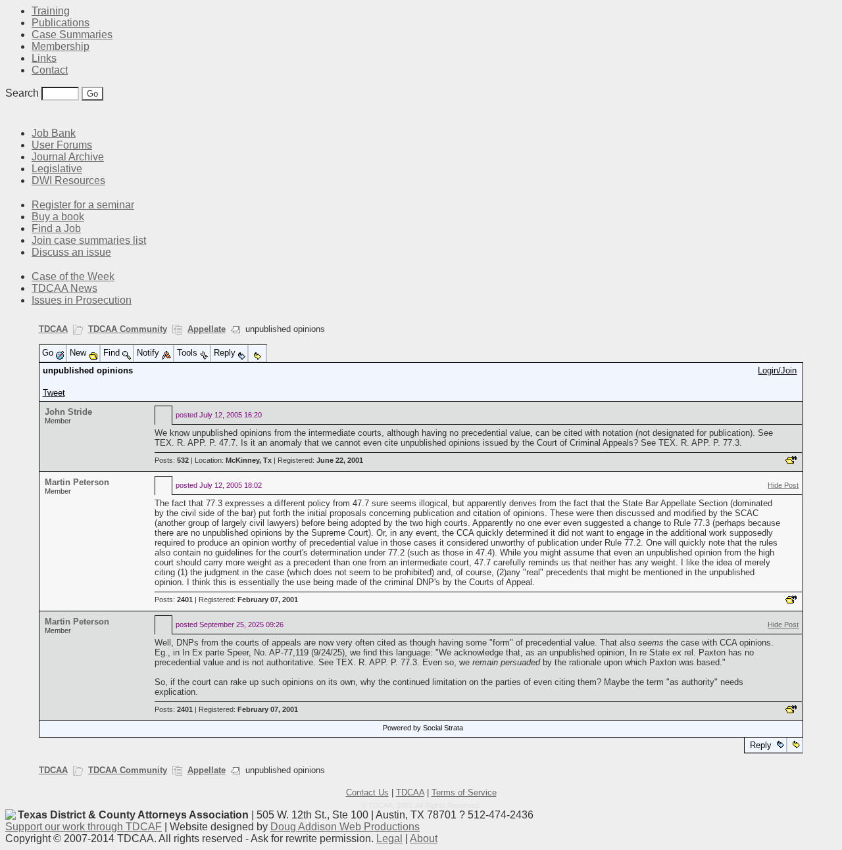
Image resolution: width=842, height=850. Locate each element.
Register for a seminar (83, 204)
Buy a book (58, 216)
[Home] (13, 113)
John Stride (68, 412)
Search (22, 93)
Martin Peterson (77, 482)
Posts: (172, 460)
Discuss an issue (71, 252)
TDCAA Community (127, 329)
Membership (60, 46)
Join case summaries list (89, 240)
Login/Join (777, 370)
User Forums (62, 145)
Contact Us (367, 792)
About (423, 838)
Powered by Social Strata (423, 728)
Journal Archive (68, 156)
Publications (60, 22)
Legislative (57, 168)
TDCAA (53, 329)
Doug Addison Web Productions (345, 826)
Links (44, 58)
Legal (389, 838)
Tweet (54, 393)
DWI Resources (68, 180)
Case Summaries (72, 34)
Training (51, 10)
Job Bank (54, 133)
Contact (50, 70)
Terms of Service (464, 792)
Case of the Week (73, 276)
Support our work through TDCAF (83, 826)
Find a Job (56, 228)
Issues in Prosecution (82, 300)
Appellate (206, 329)
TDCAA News (64, 288)
